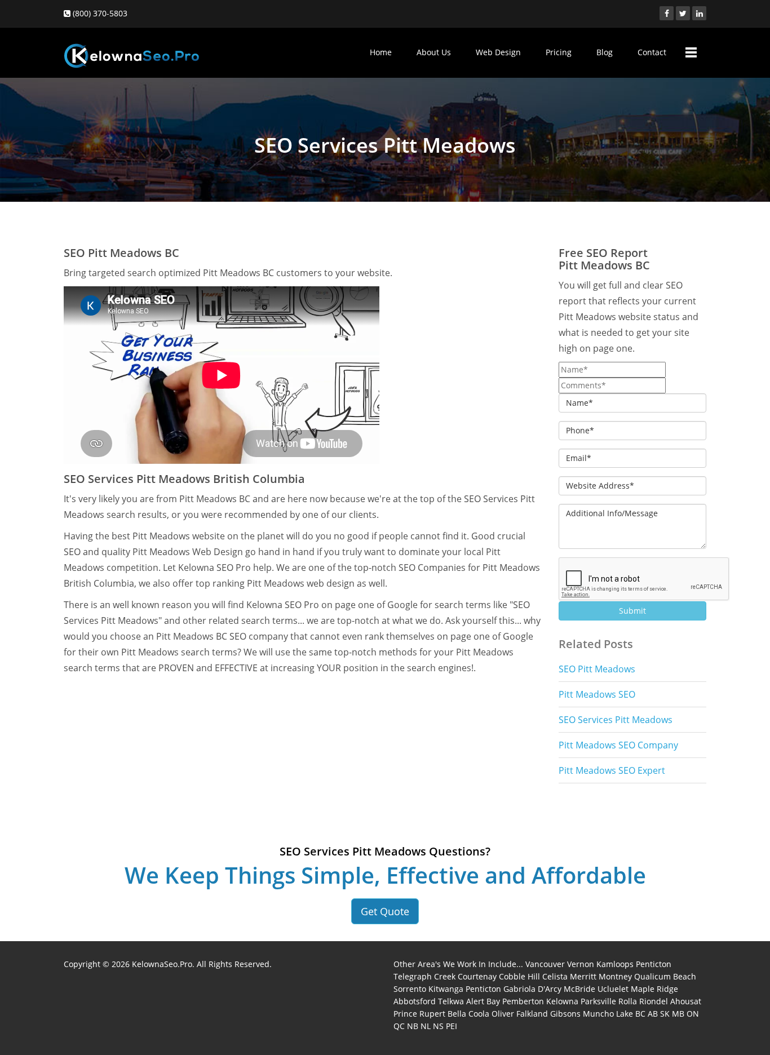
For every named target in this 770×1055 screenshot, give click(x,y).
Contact (652, 52)
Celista (555, 976)
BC (640, 1013)
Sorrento (409, 988)
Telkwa (451, 1001)
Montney (615, 976)
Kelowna (562, 1001)
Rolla (627, 1001)
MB (678, 1013)
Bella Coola (468, 1013)
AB (653, 1013)
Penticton (653, 964)
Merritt (583, 976)
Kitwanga (445, 988)
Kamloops (615, 964)
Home (381, 52)
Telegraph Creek (424, 976)
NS (438, 1026)
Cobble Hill (519, 976)
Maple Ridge (654, 988)
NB (412, 1026)
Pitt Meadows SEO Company (618, 745)
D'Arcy (549, 988)
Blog (604, 52)
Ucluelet (613, 988)
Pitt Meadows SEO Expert (612, 770)
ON (693, 1013)
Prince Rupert (419, 1013)
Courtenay (477, 976)
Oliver (503, 1013)
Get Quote (385, 911)
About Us (434, 52)
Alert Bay (483, 1001)
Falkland (532, 1013)
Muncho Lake (608, 1013)
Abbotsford (414, 1001)
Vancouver (545, 964)
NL (426, 1026)
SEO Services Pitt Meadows (615, 719)
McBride (579, 988)
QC (399, 1026)
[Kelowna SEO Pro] (131, 50)
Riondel (653, 1001)
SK (665, 1013)
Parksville (598, 1001)
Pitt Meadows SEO (597, 694)
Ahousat (685, 1001)
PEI (451, 1026)
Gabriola (519, 988)
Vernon (580, 964)
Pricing (559, 52)
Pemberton (523, 1001)
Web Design (498, 52)
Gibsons (565, 1013)
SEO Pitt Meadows (597, 669)
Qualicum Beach (665, 976)
